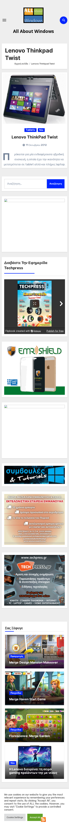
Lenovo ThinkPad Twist (35, 137)
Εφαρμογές (17, 656)
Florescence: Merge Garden (29, 736)
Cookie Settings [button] (15, 817)
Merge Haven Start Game (27, 699)
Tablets (30, 130)
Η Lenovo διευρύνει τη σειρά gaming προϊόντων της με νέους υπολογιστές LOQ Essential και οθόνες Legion (33, 774)
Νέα (41, 130)
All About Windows (33, 31)
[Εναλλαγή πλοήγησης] (4, 20)
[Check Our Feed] (43, 819)
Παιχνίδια (16, 693)
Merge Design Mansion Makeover (33, 662)
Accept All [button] (35, 817)
